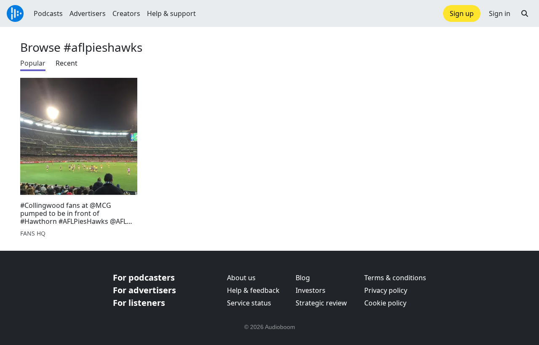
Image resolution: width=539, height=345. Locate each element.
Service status (249, 303)
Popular (32, 63)
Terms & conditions (395, 277)
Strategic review (321, 303)
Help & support (171, 13)
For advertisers (144, 290)
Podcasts (48, 13)
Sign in (499, 13)
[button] (524, 13)
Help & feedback (253, 290)
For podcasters (144, 277)
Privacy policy (385, 290)
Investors (311, 290)
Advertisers (87, 13)
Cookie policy (385, 303)
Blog (303, 277)
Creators (126, 13)
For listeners (139, 302)
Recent (66, 63)
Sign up (462, 13)
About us (241, 277)
